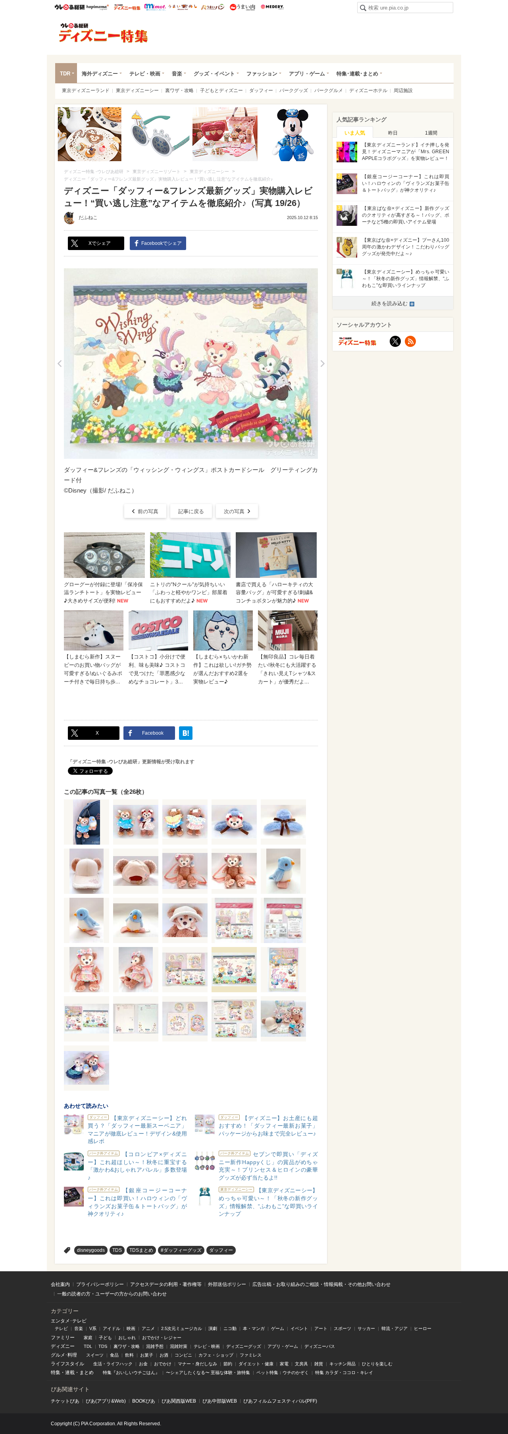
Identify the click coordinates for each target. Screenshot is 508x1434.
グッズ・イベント (214, 74)
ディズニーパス (319, 1346)
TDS (117, 1250)
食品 (114, 1355)
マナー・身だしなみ (197, 1363)
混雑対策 (178, 1346)
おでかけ (162, 1363)
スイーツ (95, 1355)
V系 (92, 1328)
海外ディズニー (100, 74)
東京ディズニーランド (86, 90)
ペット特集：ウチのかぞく (282, 1372)
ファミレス (251, 1355)
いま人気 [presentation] (354, 133)
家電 (284, 1363)
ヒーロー (422, 1328)
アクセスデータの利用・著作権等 (166, 1284)
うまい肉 (242, 7)
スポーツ (342, 1328)
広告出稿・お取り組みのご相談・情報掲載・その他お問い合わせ (321, 1284)
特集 (55, 1372)
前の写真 (148, 511)
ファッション (261, 74)
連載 (70, 1372)
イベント (299, 1328)
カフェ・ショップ (215, 1355)
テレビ (61, 1328)
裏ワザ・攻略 (179, 90)
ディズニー (63, 1346)
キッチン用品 (342, 1363)
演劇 (212, 1328)
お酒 (164, 1355)
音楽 (177, 74)
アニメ (148, 1328)
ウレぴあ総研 (70, 7)
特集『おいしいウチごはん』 (131, 1372)
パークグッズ (293, 90)
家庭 (88, 1337)
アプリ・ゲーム (307, 74)
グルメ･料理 (64, 1355)
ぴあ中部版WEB (219, 1401)
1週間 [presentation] (431, 133)
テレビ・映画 (144, 74)
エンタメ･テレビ (69, 1321)
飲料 (129, 1355)
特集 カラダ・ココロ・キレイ (344, 1372)
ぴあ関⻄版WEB (179, 1401)
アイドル (111, 1328)
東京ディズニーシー (137, 90)
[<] (59, 363)
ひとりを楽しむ (377, 1363)
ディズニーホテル (368, 90)
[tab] (355, 132)
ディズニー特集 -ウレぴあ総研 (103, 33)
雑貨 (318, 1363)
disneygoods (91, 1250)
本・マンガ (254, 1328)
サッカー (366, 1328)
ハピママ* (97, 7)
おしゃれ (127, 1337)
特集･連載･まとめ (357, 74)
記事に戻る (191, 511)
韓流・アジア (394, 1328)
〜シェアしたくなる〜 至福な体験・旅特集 (208, 1372)
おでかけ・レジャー (161, 1337)
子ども (105, 1337)
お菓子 (146, 1355)
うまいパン (212, 7)
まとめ (86, 1372)
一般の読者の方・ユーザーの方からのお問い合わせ (112, 1294)
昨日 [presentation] (393, 133)
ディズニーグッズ (243, 1346)
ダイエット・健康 (256, 1363)
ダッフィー (261, 90)
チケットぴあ (65, 1401)
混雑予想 (155, 1346)
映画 (131, 1328)
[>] (322, 363)
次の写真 (234, 511)
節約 (227, 1363)
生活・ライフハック (113, 1363)
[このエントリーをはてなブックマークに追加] (185, 733)
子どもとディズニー (221, 90)
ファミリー (63, 1337)
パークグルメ (328, 90)
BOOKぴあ (143, 1401)
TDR (65, 74)
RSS (410, 341)
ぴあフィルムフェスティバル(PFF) (280, 1401)
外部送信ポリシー (227, 1284)
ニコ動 (230, 1328)
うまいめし (183, 7)
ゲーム (277, 1328)
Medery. (272, 7)
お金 (143, 1363)
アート (320, 1328)
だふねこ (88, 217)
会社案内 (60, 1284)
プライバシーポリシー (100, 1284)
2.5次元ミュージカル (181, 1328)
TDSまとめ (141, 1250)
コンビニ (183, 1355)
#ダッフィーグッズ (181, 1250)
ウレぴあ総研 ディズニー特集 (127, 7)
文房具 (301, 1363)
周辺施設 (403, 90)
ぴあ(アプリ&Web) (106, 1401)
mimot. (155, 7)
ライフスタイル (67, 1364)
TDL (88, 1346)
